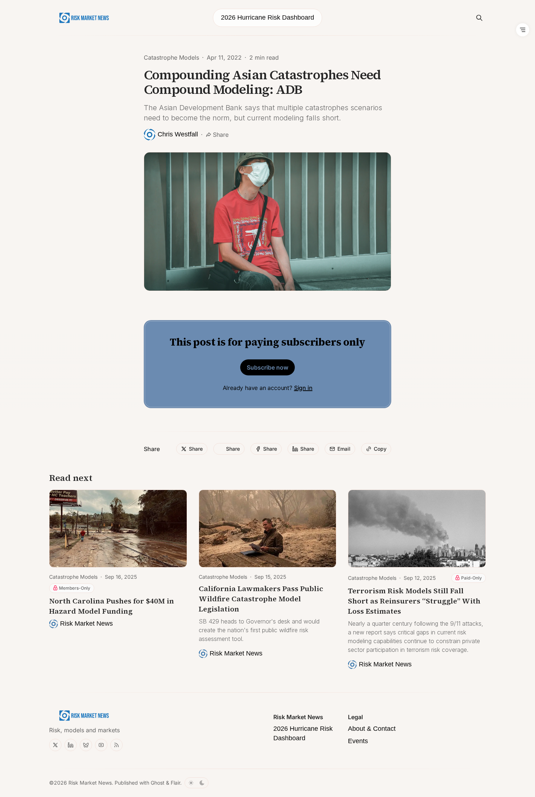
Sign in (303, 387)
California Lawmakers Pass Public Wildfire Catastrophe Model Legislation (261, 598)
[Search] (479, 17)
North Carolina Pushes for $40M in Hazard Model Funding (111, 606)
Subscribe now (267, 367)
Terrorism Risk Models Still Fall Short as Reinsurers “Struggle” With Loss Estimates (414, 601)
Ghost (158, 783)
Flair (175, 783)
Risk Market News (90, 783)
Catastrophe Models (171, 57)
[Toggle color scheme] (197, 782)
